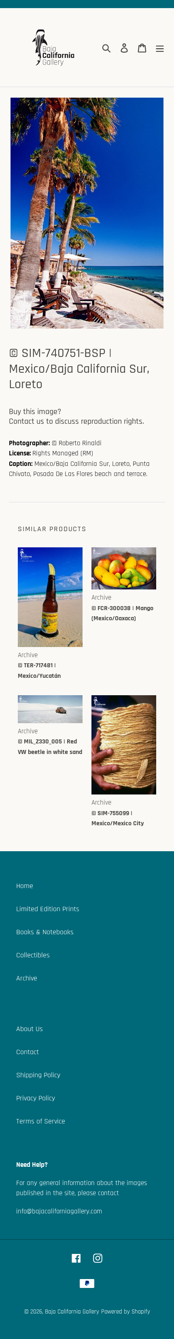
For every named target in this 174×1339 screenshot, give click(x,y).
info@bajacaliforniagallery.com (59, 1211)
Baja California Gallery (72, 1312)
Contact (27, 1052)
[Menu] (160, 47)
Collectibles (33, 955)
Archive (26, 978)
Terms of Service (40, 1121)
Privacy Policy (35, 1098)
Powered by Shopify (125, 1312)
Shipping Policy (38, 1075)
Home (24, 886)
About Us (29, 1029)
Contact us (26, 421)
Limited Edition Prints (47, 909)
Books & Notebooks (45, 932)
